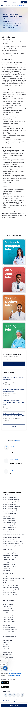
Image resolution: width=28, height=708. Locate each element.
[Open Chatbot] (5, 668)
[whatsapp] (5, 695)
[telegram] (14, 695)
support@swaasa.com (15, 675)
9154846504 (8, 671)
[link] (4, 2)
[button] (24, 2)
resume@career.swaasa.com (15, 673)
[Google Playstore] (5, 682)
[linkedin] (18, 695)
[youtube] (10, 695)
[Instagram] (22, 695)
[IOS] (5, 686)
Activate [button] (14, 364)
